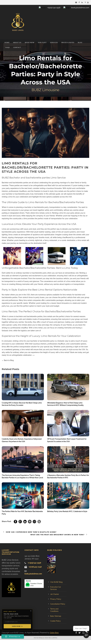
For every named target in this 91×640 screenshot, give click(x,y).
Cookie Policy (55, 621)
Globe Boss (54, 633)
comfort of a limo (64, 281)
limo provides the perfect (33, 218)
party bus (5, 306)
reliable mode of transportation (38, 319)
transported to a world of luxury (16, 281)
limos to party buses (37, 297)
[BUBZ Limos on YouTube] (88, 2)
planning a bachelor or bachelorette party (32, 207)
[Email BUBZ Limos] (76, 2)
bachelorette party (9, 232)
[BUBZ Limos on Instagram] (87, 633)
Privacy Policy (55, 599)
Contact (17, 47)
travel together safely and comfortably (48, 210)
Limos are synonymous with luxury (15, 229)
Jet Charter (54, 594)
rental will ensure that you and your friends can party (46, 349)
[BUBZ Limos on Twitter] (85, 2)
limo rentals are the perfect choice (56, 316)
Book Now (29, 42)
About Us (17, 42)
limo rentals (40, 213)
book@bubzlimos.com (80, 8)
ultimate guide (54, 194)
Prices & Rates (67, 42)
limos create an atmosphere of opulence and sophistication (31, 235)
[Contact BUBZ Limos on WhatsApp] (84, 633)
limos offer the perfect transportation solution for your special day (27, 347)
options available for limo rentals (59, 295)
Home (7, 42)
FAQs (7, 47)
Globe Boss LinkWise (51, 638)
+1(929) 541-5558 (53, 8)
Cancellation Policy (57, 604)
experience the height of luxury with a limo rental (50, 352)
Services (54, 42)
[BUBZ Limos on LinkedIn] (82, 2)
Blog (80, 42)
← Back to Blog (8, 360)
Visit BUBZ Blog (56, 582)
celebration (27, 355)
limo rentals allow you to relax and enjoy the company (39, 325)
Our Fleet (42, 42)
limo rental (82, 240)
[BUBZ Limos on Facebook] (79, 2)
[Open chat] (86, 635)
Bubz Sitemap (55, 616)
